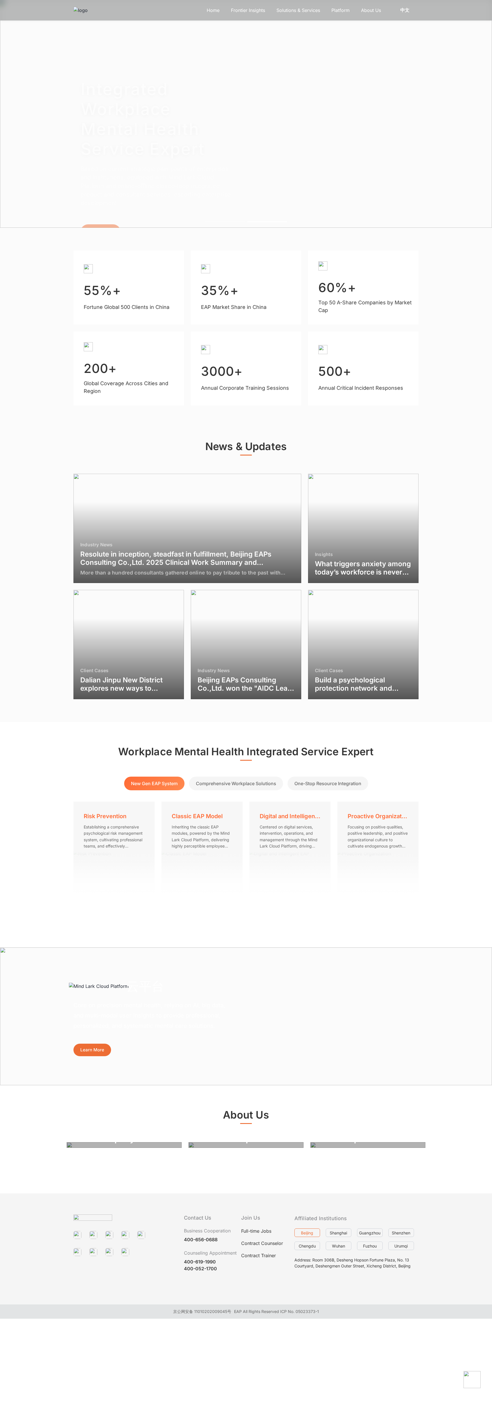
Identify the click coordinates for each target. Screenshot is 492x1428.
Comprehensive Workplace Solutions (236, 783)
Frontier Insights (248, 10)
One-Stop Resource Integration (327, 783)
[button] (13, 114)
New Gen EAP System (154, 783)
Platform (340, 10)
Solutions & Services (298, 10)
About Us (371, 10)
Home (213, 10)
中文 (404, 10)
